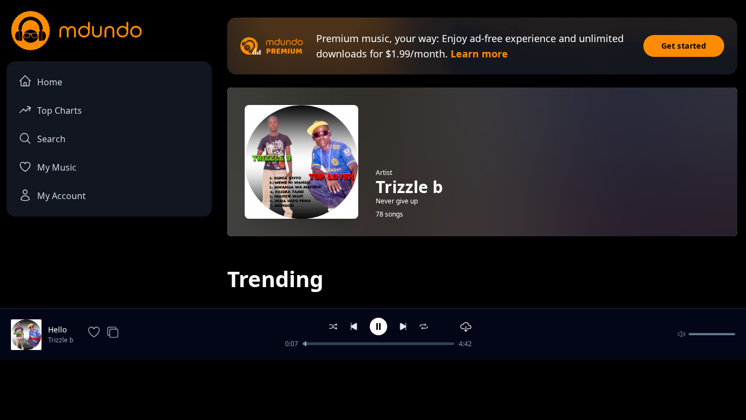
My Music (56, 167)
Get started (683, 45)
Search (51, 139)
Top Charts (59, 110)
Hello (57, 329)
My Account (61, 196)
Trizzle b (60, 340)
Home (49, 82)
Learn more (479, 53)
